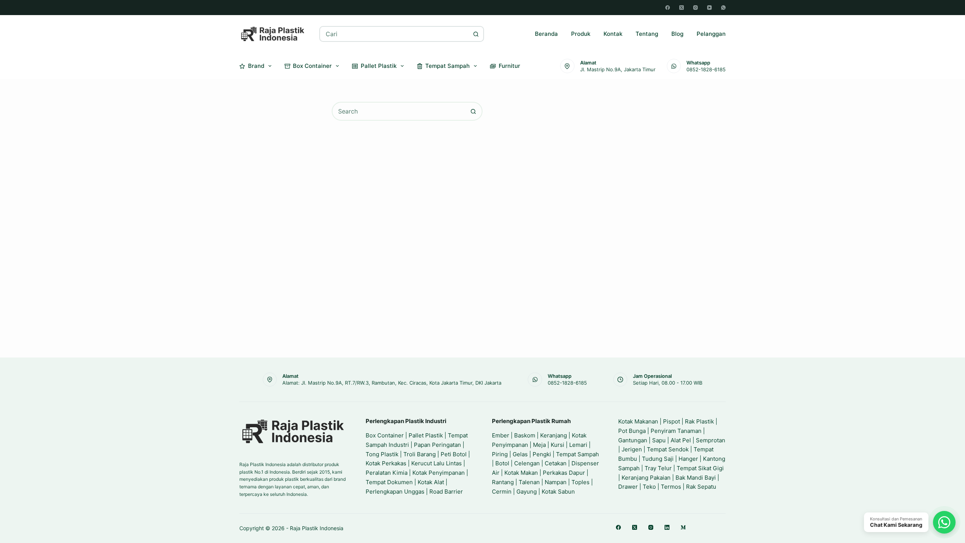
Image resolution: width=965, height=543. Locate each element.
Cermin (502, 491)
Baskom (524, 435)
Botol (502, 463)
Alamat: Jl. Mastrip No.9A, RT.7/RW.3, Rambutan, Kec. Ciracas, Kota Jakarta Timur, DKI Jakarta (391, 383)
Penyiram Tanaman (676, 430)
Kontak (613, 33)
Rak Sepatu (701, 486)
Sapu (659, 440)
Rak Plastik (699, 421)
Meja (539, 444)
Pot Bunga (632, 430)
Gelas (520, 454)
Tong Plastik (382, 454)
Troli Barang (419, 454)
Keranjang (553, 435)
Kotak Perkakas (386, 463)
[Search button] (476, 34)
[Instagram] (695, 7)
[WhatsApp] (723, 7)
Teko (649, 486)
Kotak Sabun (558, 491)
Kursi (557, 444)
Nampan (556, 482)
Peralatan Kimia (386, 472)
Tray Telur (658, 468)
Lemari (578, 444)
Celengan (527, 463)
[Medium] (683, 527)
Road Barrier (446, 491)
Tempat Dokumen (389, 482)
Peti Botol (454, 454)
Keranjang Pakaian (646, 477)
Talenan (529, 482)
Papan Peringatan (437, 444)
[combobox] (394, 34)
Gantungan (632, 440)
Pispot (671, 421)
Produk (580, 33)
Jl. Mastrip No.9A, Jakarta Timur (618, 69)
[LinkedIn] (667, 527)
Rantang (503, 482)
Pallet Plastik (379, 65)
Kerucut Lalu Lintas (436, 463)
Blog (677, 33)
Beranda (546, 33)
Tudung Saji (658, 458)
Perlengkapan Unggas (395, 491)
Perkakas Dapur (564, 472)
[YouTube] (709, 7)
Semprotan (710, 440)
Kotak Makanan (638, 421)
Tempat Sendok (668, 449)
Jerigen (632, 449)
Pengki (542, 454)
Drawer (628, 486)
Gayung (526, 491)
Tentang (647, 33)
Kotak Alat (431, 482)
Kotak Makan (521, 472)
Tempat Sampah (447, 65)
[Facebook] (667, 7)
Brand (256, 65)
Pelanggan (711, 33)
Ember (500, 435)
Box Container (312, 65)
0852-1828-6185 (706, 69)
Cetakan (556, 463)
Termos (671, 486)
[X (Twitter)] (681, 7)
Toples (580, 482)
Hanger (688, 458)
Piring (500, 454)
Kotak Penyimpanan (438, 472)
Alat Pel (681, 440)
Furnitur (509, 65)
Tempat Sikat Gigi (700, 468)
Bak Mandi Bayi (696, 477)
